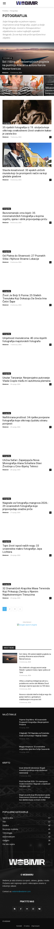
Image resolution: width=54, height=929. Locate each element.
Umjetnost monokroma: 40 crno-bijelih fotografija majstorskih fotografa (25, 340)
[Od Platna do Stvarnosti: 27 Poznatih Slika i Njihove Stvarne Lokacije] (27, 240)
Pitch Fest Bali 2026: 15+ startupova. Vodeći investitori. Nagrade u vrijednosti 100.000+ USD (34, 783)
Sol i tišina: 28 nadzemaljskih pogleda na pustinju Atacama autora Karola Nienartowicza (35, 656)
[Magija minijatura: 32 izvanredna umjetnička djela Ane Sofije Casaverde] (10, 751)
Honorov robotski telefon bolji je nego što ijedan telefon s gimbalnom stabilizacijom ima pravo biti (35, 696)
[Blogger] (14, 908)
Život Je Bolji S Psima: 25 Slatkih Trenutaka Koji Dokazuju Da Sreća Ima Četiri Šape (25, 298)
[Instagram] (33, 908)
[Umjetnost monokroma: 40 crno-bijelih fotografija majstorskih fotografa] (27, 323)
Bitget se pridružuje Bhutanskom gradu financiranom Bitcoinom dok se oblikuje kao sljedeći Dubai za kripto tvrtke (34, 797)
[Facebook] (20, 908)
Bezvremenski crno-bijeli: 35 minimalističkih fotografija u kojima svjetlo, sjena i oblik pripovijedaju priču (25, 216)
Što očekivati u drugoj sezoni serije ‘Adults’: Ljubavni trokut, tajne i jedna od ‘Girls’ (34, 670)
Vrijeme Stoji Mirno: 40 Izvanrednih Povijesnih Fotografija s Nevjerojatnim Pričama (34, 722)
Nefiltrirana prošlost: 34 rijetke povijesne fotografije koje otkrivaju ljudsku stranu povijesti (26, 420)
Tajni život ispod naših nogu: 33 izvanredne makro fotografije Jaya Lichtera (22, 548)
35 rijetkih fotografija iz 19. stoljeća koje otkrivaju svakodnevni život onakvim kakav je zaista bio (27, 130)
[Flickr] (26, 908)
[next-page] (20, 609)
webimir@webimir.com (21, 891)
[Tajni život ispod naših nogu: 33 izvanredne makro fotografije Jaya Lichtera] (27, 530)
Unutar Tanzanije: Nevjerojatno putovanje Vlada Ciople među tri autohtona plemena (26, 379)
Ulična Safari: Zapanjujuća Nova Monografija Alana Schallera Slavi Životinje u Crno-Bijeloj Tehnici (22, 463)
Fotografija (7, 58)
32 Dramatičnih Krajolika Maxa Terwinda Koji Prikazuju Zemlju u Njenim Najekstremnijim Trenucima (26, 591)
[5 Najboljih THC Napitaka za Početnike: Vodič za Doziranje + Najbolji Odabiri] (10, 737)
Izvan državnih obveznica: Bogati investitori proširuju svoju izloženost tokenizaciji (33, 770)
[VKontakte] (39, 908)
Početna (5, 11)
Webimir (6, 137)
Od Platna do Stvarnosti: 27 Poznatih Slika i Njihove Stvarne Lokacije (24, 257)
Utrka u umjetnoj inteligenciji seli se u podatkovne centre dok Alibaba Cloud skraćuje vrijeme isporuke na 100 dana (34, 683)
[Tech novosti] (27, 3)
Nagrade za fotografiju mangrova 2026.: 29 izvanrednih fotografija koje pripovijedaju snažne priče (25, 506)
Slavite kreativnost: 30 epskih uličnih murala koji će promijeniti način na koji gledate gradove (25, 173)
